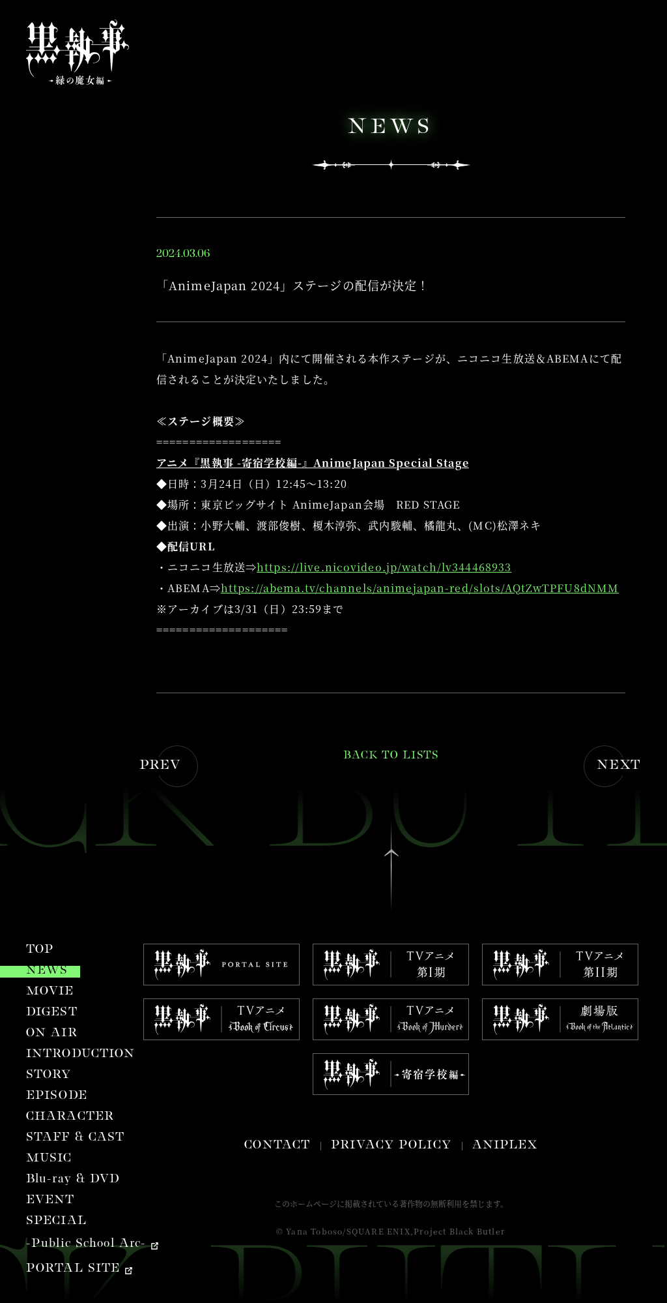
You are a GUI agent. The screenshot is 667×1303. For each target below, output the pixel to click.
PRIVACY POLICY (391, 1146)
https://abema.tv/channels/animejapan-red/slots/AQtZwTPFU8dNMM (420, 587)
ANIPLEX (504, 1146)
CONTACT (277, 1146)
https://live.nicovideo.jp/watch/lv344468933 (384, 567)
